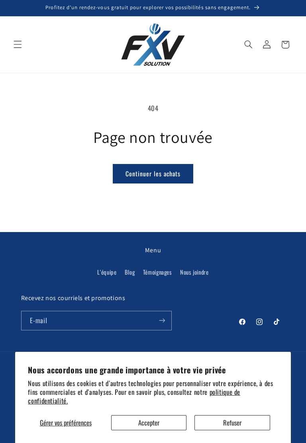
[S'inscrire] (162, 320)
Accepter (148, 422)
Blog (130, 271)
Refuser (232, 422)
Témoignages (157, 271)
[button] (17, 44)
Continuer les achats (153, 173)
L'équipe (106, 271)
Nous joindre (194, 271)
